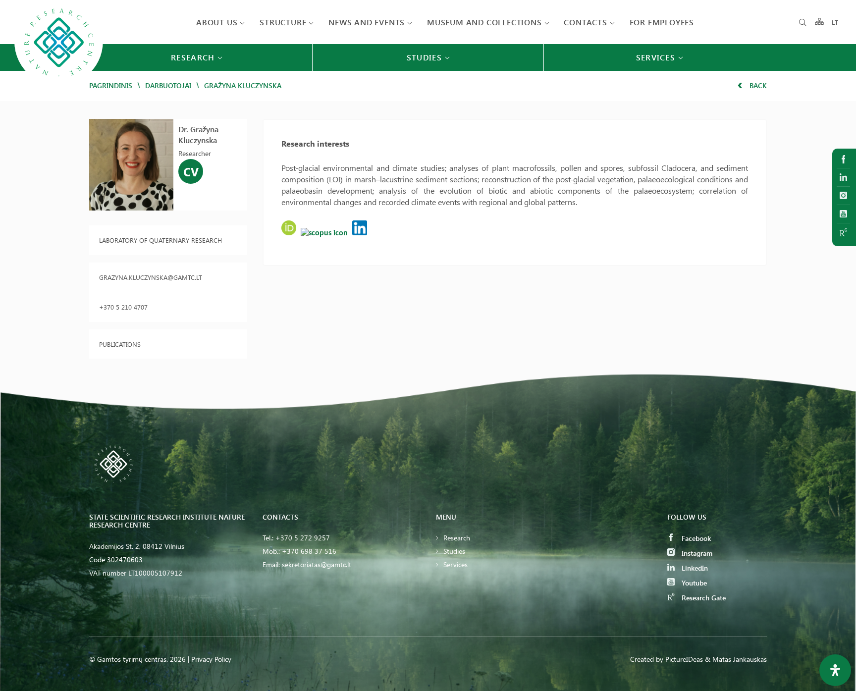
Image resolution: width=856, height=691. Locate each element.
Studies (454, 551)
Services (455, 564)
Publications (120, 344)
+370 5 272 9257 (302, 537)
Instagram (696, 553)
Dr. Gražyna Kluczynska (198, 134)
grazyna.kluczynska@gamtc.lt (150, 277)
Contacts (585, 22)
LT (835, 22)
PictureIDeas (684, 659)
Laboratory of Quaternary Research (160, 240)
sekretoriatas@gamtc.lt (316, 564)
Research (456, 537)
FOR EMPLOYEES (662, 22)
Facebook (695, 538)
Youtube (693, 582)
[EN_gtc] (58, 85)
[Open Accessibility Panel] (835, 670)
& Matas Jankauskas (736, 659)
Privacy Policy (211, 659)
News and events (366, 22)
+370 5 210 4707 (123, 307)
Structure (283, 22)
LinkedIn (694, 568)
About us (216, 22)
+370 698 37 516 (309, 551)
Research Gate (703, 597)
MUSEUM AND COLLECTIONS (484, 22)
